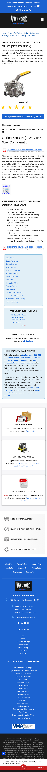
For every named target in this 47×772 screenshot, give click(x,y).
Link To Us (9, 568)
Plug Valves (10, 289)
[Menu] (42, 19)
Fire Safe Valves (23, 691)
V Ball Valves (11, 267)
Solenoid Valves (12, 273)
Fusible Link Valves (13, 270)
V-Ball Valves (23, 688)
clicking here (28, 341)
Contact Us (30, 572)
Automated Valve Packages (16, 299)
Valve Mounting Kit (13, 302)
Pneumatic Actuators (23, 673)
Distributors (17, 572)
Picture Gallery (22, 564)
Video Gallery (37, 564)
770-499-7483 (25, 609)
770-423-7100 (27, 606)
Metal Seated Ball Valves (18, 315)
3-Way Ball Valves (15, 322)
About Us (8, 564)
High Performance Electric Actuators (23, 671)
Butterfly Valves (12, 261)
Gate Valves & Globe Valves (23, 709)
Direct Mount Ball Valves (17, 320)
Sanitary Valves (11, 286)
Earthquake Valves (23, 718)
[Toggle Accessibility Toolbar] (4, 754)
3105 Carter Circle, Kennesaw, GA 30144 (25, 600)
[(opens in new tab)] (23, 150)
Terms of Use (22, 568)
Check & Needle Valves (14, 295)
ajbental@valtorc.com (32, 2)
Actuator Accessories (23, 676)
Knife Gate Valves (12, 277)
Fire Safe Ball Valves (16, 317)
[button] (17, 10)
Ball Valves (18, 33)
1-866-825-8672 (30, 7)
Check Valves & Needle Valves (23, 715)
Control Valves (11, 264)
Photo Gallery (23, 645)
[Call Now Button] (23, 767)
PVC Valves (10, 280)
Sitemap (23, 653)
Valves (10, 33)
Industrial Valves (12, 283)
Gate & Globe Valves (14, 292)
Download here (31, 431)
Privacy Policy (37, 568)
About (23, 639)
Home (4, 33)
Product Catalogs (23, 642)
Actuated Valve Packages (23, 668)
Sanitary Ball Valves (31, 33)
